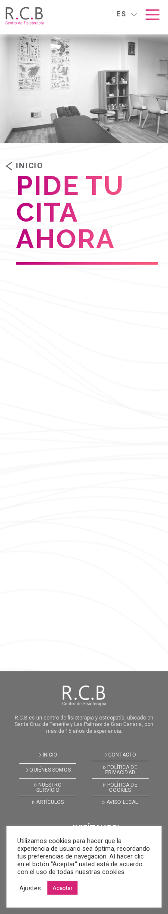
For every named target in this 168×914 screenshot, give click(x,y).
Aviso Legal (122, 802)
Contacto (122, 754)
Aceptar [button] (62, 888)
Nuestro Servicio (49, 787)
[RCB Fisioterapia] (24, 16)
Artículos (50, 802)
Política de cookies (122, 787)
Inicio (30, 165)
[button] (152, 14)
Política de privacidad (121, 770)
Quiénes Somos (49, 769)
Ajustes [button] (30, 888)
